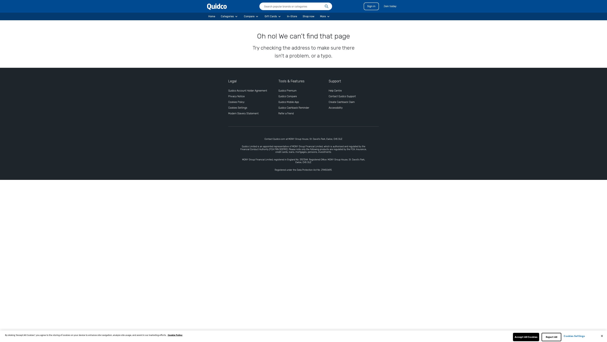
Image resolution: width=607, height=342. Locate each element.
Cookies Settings (237, 107)
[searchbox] (295, 6)
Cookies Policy (236, 102)
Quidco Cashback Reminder (293, 107)
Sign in (371, 6)
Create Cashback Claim (342, 102)
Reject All (551, 337)
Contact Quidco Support (342, 96)
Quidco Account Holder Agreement (247, 90)
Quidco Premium (287, 90)
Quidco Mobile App (288, 102)
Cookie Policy (175, 335)
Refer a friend (286, 113)
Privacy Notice (236, 96)
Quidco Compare (287, 96)
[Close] (601, 335)
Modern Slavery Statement (243, 113)
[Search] (327, 6)
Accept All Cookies (526, 337)
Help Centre (335, 90)
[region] (303, 336)
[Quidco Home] (217, 6)
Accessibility (336, 107)
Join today (390, 6)
